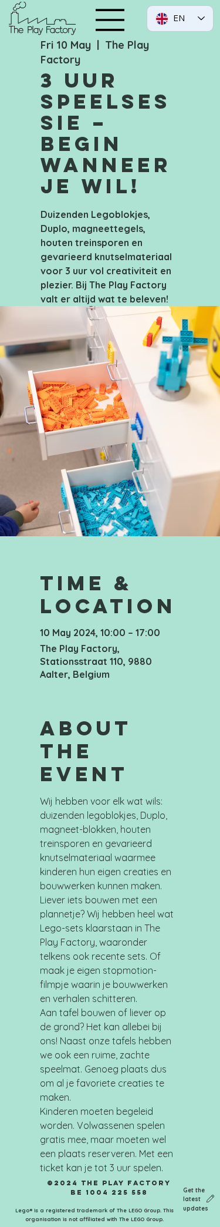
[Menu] (110, 20)
